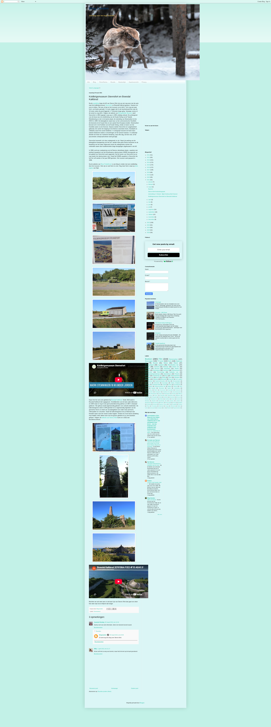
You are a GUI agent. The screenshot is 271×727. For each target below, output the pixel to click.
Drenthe (174, 393)
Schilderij (149, 404)
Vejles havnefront (151, 499)
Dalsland (156, 366)
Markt (163, 377)
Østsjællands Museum (125, 113)
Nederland (149, 381)
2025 (148, 230)
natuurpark (152, 407)
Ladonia (171, 400)
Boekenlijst (122, 82)
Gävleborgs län (157, 375)
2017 (148, 170)
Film (160, 359)
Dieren (175, 386)
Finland (177, 374)
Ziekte (178, 406)
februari (150, 184)
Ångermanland (176, 407)
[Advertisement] (163, 107)
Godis (160, 397)
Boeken (148, 359)
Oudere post (134, 688)
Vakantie (155, 379)
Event (156, 395)
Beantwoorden (98, 627)
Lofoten (178, 400)
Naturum (147, 379)
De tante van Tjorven (153, 440)
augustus (151, 209)
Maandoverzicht (149, 391)
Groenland (172, 397)
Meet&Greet (148, 402)
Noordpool (157, 391)
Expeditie (170, 390)
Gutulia (147, 398)
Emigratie (171, 379)
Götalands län (154, 398)
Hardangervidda (156, 384)
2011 (148, 155)
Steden (177, 368)
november (151, 217)
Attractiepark (154, 393)
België (169, 386)
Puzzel (174, 402)
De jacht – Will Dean (161, 312)
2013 (148, 160)
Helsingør (158, 302)
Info (88, 82)
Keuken (178, 398)
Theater (180, 404)
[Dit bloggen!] (109, 609)
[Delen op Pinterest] (115, 609)
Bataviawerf (167, 393)
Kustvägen (165, 382)
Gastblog (147, 384)
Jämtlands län (149, 377)
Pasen (162, 402)
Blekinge (165, 366)
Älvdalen (169, 407)
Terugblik (174, 404)
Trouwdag (154, 406)
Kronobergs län (163, 400)
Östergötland (149, 365)
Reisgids (180, 402)
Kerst (157, 377)
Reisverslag (160, 372)
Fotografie (154, 397)
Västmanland (175, 370)
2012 (148, 157)
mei (149, 202)
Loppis (147, 366)
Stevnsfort (109, 105)
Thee (148, 406)
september (151, 212)
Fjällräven (177, 395)
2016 (148, 167)
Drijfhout (180, 393)
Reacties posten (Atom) (104, 691)
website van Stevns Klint (109, 417)
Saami (169, 388)
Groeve (178, 397)
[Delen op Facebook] (113, 609)
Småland (147, 368)
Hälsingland (156, 370)
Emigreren (149, 395)
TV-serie (160, 361)
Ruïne (170, 384)
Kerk (169, 361)
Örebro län (175, 366)
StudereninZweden (160, 381)
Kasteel (153, 388)
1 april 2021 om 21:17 (103, 648)
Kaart (173, 398)
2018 (148, 172)
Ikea (166, 375)
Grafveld (166, 397)
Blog (94, 82)
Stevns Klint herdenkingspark (156, 191)
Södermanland (175, 375)
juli (149, 207)
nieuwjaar (159, 407)
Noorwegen (149, 361)
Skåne (166, 363)
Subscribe (163, 255)
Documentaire (176, 381)
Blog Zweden (99, 8)
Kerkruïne (156, 382)
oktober (150, 214)
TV (169, 404)
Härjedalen (167, 368)
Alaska (146, 393)
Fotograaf (147, 397)
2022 (148, 222)
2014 (148, 162)
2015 (148, 165)
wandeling (96, 103)
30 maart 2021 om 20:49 (117, 635)
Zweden (147, 370)
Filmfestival (170, 395)
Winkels (147, 375)
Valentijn (161, 406)
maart (150, 187)
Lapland (161, 365)
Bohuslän (163, 379)
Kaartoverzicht (133, 82)
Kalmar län (148, 382)
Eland (155, 390)
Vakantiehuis (167, 374)
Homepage (114, 688)
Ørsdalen (158, 333)
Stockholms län (173, 365)
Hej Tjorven (150, 462)
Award (160, 393)
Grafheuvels (148, 372)
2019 (148, 175)
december (151, 219)
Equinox (150, 189)
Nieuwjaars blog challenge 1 (163, 323)
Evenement (163, 390)
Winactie (173, 406)
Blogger (142, 703)
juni (149, 204)
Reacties (98, 631)
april (149, 199)
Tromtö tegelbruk (160, 343)
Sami (169, 377)
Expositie (162, 395)
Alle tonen (160, 514)
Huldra (161, 398)
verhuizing (177, 388)
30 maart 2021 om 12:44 (112, 622)
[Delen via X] (111, 609)
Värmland (166, 370)
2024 (148, 227)
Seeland (155, 404)
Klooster (147, 400)
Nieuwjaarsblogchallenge (152, 374)
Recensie (161, 388)
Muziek (113, 82)
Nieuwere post (93, 688)
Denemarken (97, 611)
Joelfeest (167, 398)
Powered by (158, 261)
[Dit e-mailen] (107, 609)
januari (150, 182)
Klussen (154, 400)
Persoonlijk (168, 402)
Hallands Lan (173, 372)
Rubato (149, 481)
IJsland (164, 384)
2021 (148, 180)
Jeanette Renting (99, 622)
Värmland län (166, 391)
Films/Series (103, 82)
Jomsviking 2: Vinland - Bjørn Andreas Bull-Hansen (163, 194)
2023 (148, 225)
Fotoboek (177, 390)
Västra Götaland (175, 382)
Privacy (144, 82)
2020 (148, 177)
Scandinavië (177, 384)
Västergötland (148, 386)
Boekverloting (148, 390)
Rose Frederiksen (106, 164)
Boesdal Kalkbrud (116, 400)
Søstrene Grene (163, 404)
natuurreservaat (176, 391)
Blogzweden (102, 635)
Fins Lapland (179, 379)
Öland (176, 363)
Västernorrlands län (160, 386)
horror (146, 407)
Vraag (166, 406)
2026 (148, 232)
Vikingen (176, 377)
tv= (164, 407)
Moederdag (155, 402)
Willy (95, 648)
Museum (157, 368)
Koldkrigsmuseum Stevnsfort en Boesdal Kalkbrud (162, 196)
